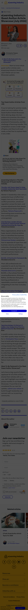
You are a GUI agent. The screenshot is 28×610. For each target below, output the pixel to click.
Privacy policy (15, 294)
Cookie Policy (23, 294)
